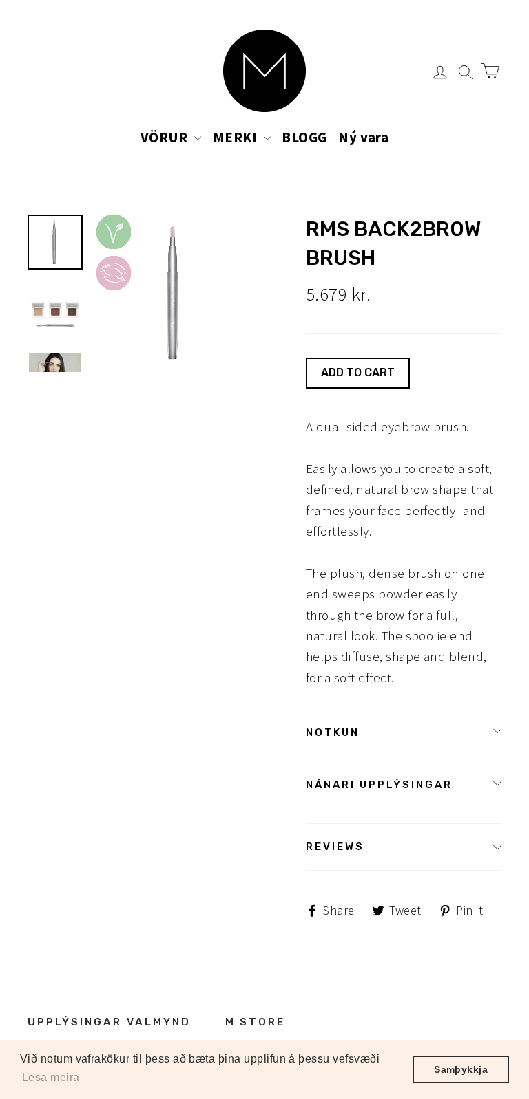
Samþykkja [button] (461, 1069)
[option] (175, 293)
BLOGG (304, 137)
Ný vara (363, 137)
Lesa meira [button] (51, 1077)
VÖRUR (166, 137)
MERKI (236, 137)
